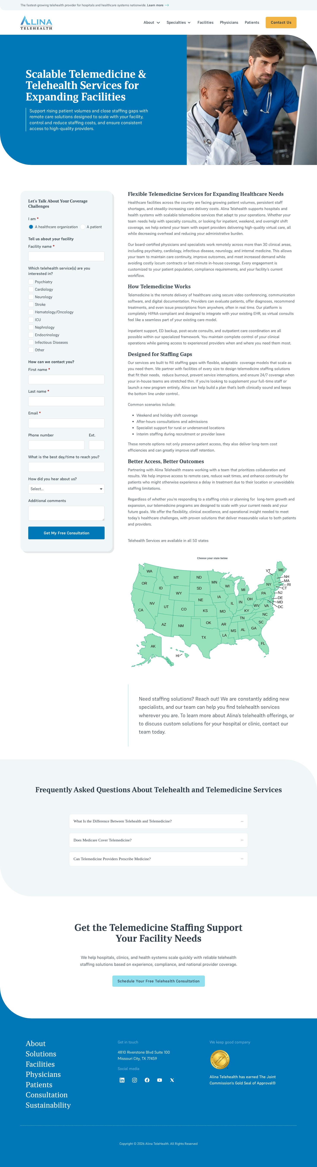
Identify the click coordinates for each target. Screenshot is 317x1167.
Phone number (41, 435)
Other (39, 349)
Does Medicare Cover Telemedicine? (103, 840)
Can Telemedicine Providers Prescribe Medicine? (112, 859)
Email (34, 413)
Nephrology (45, 327)
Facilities (205, 22)
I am (33, 218)
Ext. (92, 435)
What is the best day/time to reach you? (63, 456)
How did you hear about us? (52, 478)
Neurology (43, 296)
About (36, 1043)
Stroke (40, 304)
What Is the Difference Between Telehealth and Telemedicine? (123, 821)
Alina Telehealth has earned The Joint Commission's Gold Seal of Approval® (243, 1079)
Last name (38, 391)
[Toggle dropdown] (158, 23)
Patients (252, 22)
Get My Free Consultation (66, 532)
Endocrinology (47, 334)
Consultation (47, 1094)
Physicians (229, 22)
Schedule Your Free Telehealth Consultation (159, 981)
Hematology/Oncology (54, 311)
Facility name (41, 246)
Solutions (41, 1053)
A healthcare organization (56, 226)
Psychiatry (43, 281)
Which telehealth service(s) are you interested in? (59, 271)
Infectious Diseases (51, 342)
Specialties (176, 22)
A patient (94, 226)
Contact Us (281, 22)
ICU (38, 319)
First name (39, 369)
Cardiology (44, 289)
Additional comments (47, 500)
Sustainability (48, 1105)
